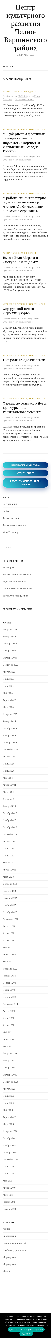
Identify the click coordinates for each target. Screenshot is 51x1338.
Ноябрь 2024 (9, 735)
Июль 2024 (8, 763)
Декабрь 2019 (10, 1138)
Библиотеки (9, 1236)
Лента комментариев (14, 525)
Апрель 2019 (9, 1187)
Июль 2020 (8, 1096)
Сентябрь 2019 (10, 1159)
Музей (6, 1271)
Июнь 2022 (8, 940)
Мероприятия (37, 129)
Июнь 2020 (8, 1103)
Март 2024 (8, 792)
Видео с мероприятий (14, 1243)
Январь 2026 (9, 636)
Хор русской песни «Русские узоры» (18, 311)
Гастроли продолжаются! (24, 360)
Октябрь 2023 (10, 827)
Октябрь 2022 (10, 912)
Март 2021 (8, 1046)
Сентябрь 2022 (10, 919)
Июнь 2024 (8, 770)
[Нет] (47, 1325)
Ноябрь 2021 (9, 990)
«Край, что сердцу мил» (15, 595)
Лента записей (11, 518)
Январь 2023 (9, 891)
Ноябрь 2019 (9, 1145)
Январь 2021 (9, 1060)
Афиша (6, 91)
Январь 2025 (9, 721)
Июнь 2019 (8, 1173)
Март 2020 (8, 1124)
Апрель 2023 (9, 869)
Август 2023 (9, 841)
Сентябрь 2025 (10, 664)
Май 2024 (8, 778)
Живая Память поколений (17, 574)
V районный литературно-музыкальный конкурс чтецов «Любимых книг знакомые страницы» (25, 204)
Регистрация (10, 504)
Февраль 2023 (10, 884)
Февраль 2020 (10, 1131)
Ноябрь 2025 (9, 650)
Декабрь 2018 (9, 1209)
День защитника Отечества (17, 588)
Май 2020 (8, 1110)
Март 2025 (8, 707)
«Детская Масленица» (14, 581)
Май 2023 (8, 862)
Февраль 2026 (10, 629)
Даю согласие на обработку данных (26, 1329)
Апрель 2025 (9, 700)
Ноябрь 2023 (9, 820)
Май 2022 (8, 947)
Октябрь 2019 (10, 1152)
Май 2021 (7, 1032)
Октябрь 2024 (10, 742)
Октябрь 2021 (9, 997)
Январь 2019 (9, 1202)
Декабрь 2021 (9, 982)
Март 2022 (8, 961)
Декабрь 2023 (10, 813)
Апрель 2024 (9, 785)
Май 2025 (8, 693)
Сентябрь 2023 (10, 834)
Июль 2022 (8, 933)
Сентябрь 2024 (10, 749)
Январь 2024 (9, 806)
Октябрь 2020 (10, 1074)
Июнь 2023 (8, 855)
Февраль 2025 (10, 714)
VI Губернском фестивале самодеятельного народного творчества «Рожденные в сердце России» (24, 142)
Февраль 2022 (10, 968)
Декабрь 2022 (10, 898)
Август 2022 (9, 926)
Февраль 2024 (10, 799)
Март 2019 (8, 1195)
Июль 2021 (8, 1018)
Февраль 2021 (10, 1053)
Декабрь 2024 (10, 728)
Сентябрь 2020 (10, 1081)
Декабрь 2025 (10, 643)
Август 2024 (9, 756)
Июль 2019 (8, 1166)
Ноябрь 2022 (9, 905)
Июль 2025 (8, 679)
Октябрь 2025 (10, 657)
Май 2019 (7, 1180)
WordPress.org (10, 532)
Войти (6, 511)
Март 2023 (8, 876)
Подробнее (26, 1334)
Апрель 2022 (9, 954)
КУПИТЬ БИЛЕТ (25, 473)
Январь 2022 (9, 975)
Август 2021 (9, 1011)
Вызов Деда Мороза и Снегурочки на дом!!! (20, 260)
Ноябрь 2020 (9, 1067)
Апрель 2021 (9, 1039)
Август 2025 (9, 671)
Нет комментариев (24, 99)
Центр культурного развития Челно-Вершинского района (25, 28)
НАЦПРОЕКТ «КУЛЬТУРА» (25, 465)
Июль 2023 (8, 848)
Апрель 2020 (9, 1117)
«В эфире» (8, 567)
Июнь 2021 (8, 1025)
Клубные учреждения (24, 91)
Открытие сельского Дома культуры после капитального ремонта (24, 407)
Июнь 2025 (8, 686)
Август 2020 (9, 1088)
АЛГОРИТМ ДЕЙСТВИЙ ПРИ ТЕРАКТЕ (25, 483)
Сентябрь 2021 (10, 1004)
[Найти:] (45, 66)
